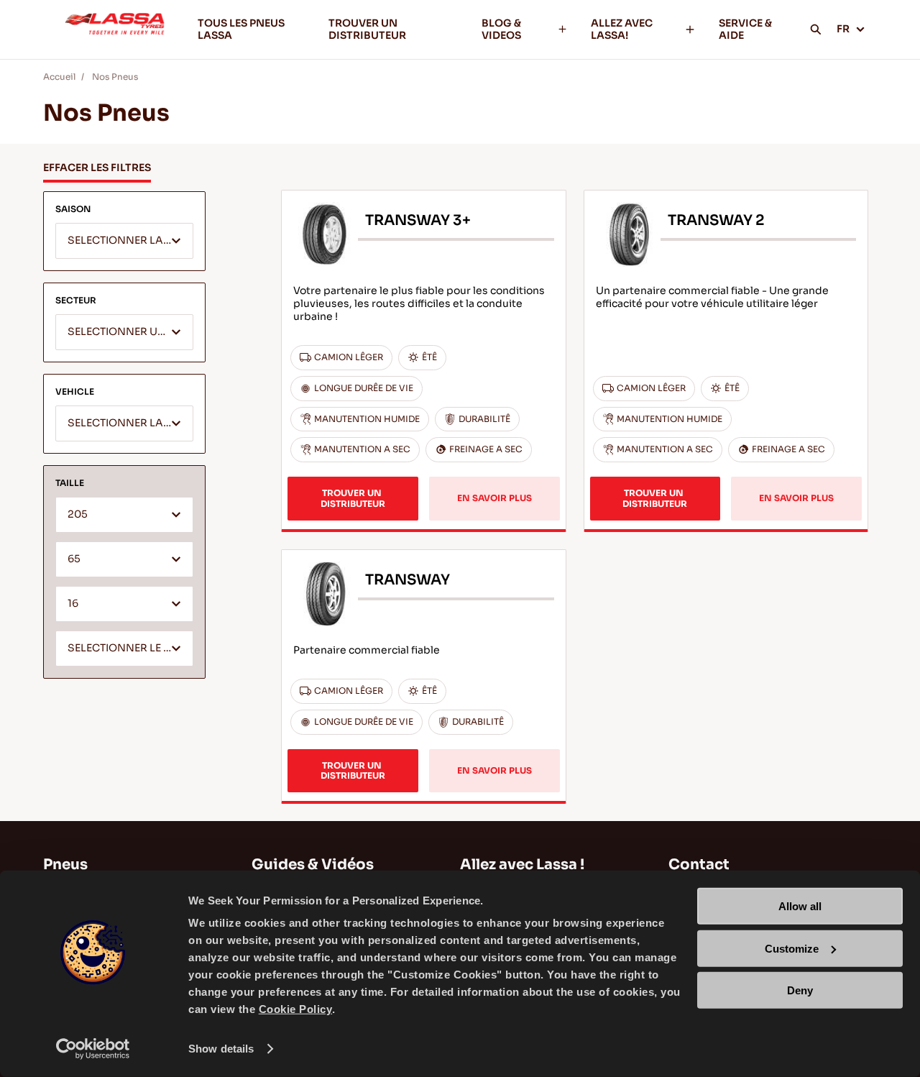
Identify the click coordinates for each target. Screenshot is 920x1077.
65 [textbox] (74, 559)
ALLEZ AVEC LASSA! (622, 29)
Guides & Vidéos (313, 865)
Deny (800, 990)
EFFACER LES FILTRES (97, 167)
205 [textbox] (78, 514)
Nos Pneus (115, 76)
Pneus (65, 865)
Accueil (59, 76)
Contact (699, 865)
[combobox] (124, 241)
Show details (221, 1048)
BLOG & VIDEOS (501, 29)
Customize (792, 948)
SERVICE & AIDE (745, 29)
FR (843, 28)
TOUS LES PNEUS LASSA (241, 29)
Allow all (800, 906)
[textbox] (124, 241)
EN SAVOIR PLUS (494, 497)
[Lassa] (114, 29)
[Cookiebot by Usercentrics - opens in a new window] (93, 1049)
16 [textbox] (73, 603)
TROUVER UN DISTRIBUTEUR (367, 29)
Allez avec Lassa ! (522, 865)
